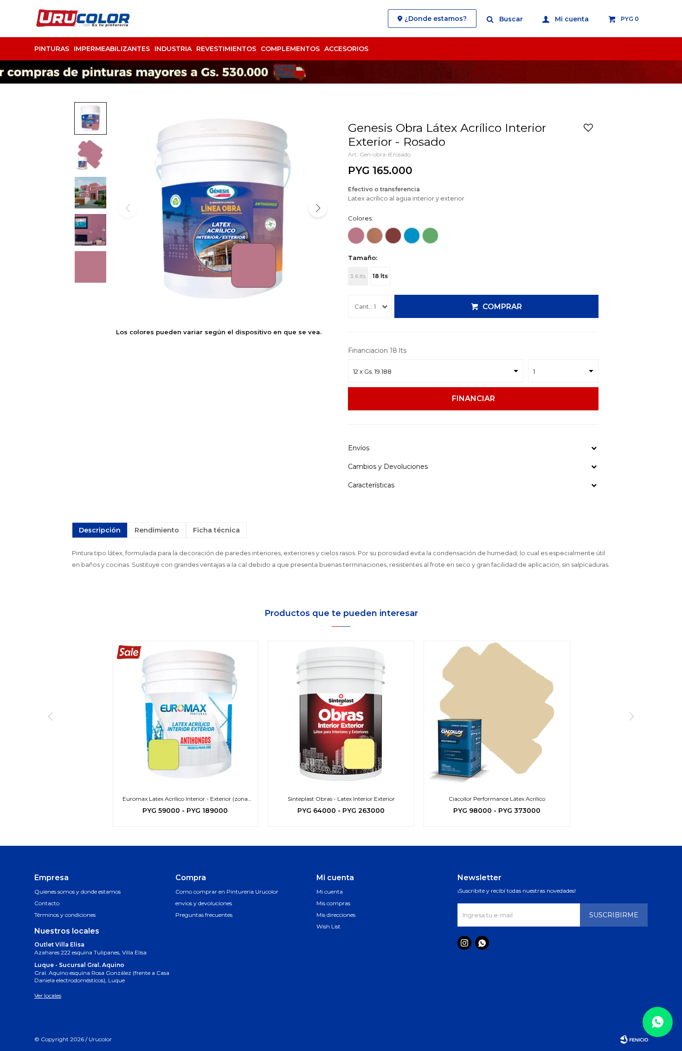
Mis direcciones (335, 914)
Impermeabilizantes (112, 49)
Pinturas (51, 49)
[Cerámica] (393, 235)
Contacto (46, 903)
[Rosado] (356, 235)
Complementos (290, 49)
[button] (505, 18)
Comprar (502, 306)
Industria (173, 49)
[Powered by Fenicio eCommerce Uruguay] (634, 1039)
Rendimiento (157, 530)
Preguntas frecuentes (203, 914)
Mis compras (333, 903)
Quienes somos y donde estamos (77, 891)
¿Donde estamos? (436, 18)
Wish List (328, 926)
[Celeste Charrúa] (412, 235)
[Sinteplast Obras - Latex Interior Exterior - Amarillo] (341, 714)
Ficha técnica (216, 530)
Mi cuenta (329, 891)
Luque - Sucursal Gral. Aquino (79, 964)
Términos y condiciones (65, 914)
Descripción (100, 530)
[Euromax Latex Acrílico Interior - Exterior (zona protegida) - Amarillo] (185, 714)
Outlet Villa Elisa (59, 944)
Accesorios (346, 49)
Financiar (473, 398)
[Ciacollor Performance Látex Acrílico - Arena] (497, 714)
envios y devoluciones (203, 903)
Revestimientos (226, 49)
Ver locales (47, 995)
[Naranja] (375, 235)
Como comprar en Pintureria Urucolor (226, 891)
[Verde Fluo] (430, 235)
